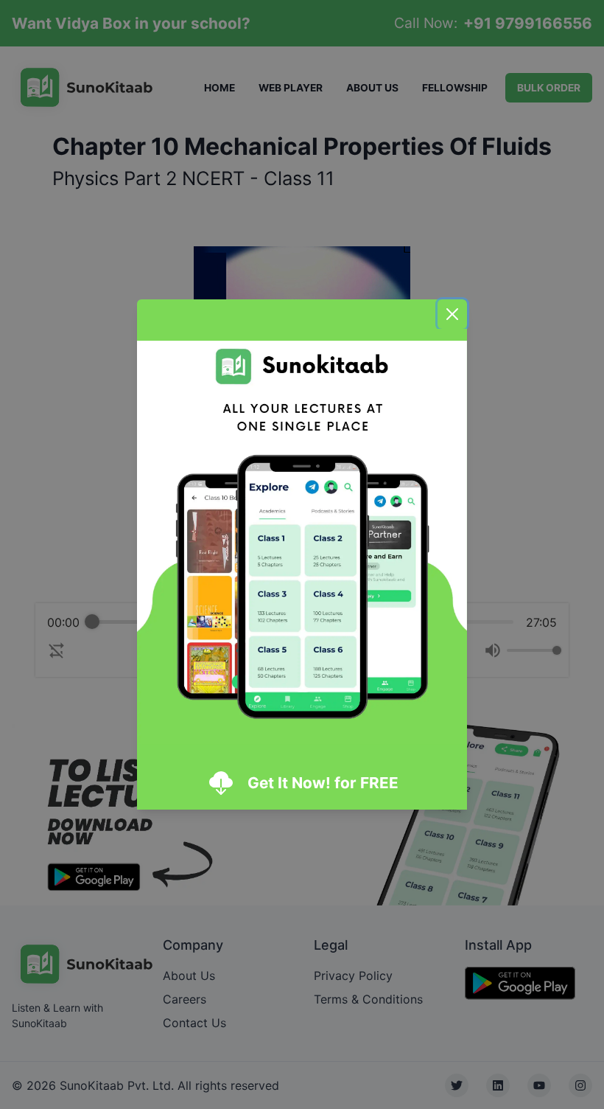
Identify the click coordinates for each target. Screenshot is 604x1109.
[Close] (452, 314)
